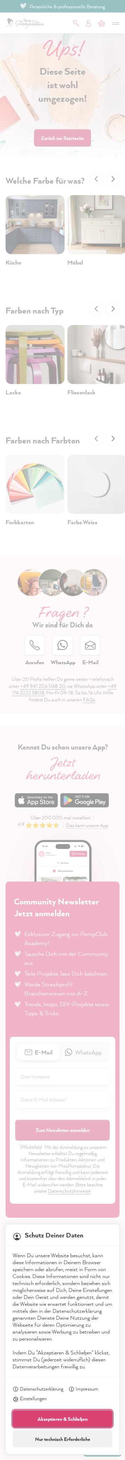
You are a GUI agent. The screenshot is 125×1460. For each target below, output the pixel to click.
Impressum (87, 1388)
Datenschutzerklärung (41, 1388)
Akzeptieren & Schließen (63, 1419)
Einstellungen (33, 1398)
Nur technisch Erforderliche (62, 1439)
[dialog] (62, 730)
